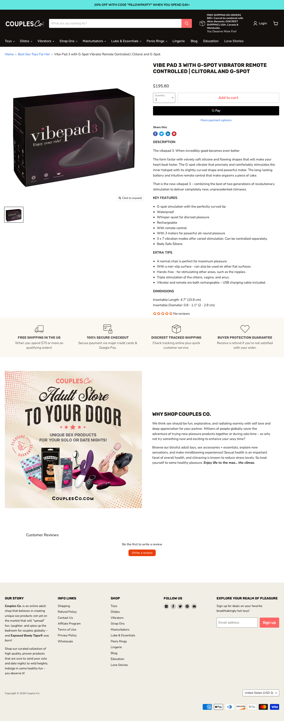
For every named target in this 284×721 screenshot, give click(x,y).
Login (263, 23)
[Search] (186, 23)
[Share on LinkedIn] (168, 133)
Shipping (64, 606)
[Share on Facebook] (155, 133)
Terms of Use (67, 629)
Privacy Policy (67, 635)
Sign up (269, 622)
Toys (9, 41)
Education (211, 41)
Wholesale (65, 641)
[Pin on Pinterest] (174, 133)
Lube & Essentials (125, 41)
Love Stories (234, 41)
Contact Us (65, 618)
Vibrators (44, 41)
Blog (194, 41)
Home (9, 54)
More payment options (216, 120)
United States (259, 693)
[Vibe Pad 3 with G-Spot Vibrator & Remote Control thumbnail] (13, 214)
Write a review (142, 553)
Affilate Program (69, 623)
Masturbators (93, 41)
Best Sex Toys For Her (34, 54)
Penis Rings (156, 41)
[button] (163, 313)
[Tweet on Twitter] (161, 133)
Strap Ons (67, 41)
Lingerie (179, 41)
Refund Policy (67, 612)
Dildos (25, 41)
